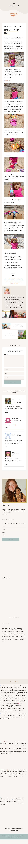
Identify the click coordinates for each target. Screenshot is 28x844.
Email (3, 526)
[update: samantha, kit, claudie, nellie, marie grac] (14, 699)
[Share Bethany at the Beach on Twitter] (13, 275)
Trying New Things (18, 326)
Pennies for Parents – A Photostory (8, 314)
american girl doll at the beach (15, 279)
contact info (5, 515)
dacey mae (17, 295)
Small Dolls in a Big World (17, 835)
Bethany (14, 26)
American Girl (11, 278)
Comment (6, 354)
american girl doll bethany (11, 281)
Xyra (13, 452)
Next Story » (10, 333)
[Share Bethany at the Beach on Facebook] (12, 275)
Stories (20, 26)
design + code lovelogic (15, 837)
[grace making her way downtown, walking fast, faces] (14, 811)
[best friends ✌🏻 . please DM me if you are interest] (14, 783)
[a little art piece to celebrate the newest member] (14, 727)
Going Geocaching (10, 335)
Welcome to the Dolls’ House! (20, 314)
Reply (6, 412)
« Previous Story (18, 325)
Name (3, 532)
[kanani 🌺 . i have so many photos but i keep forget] (14, 755)
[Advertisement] (14, 559)
